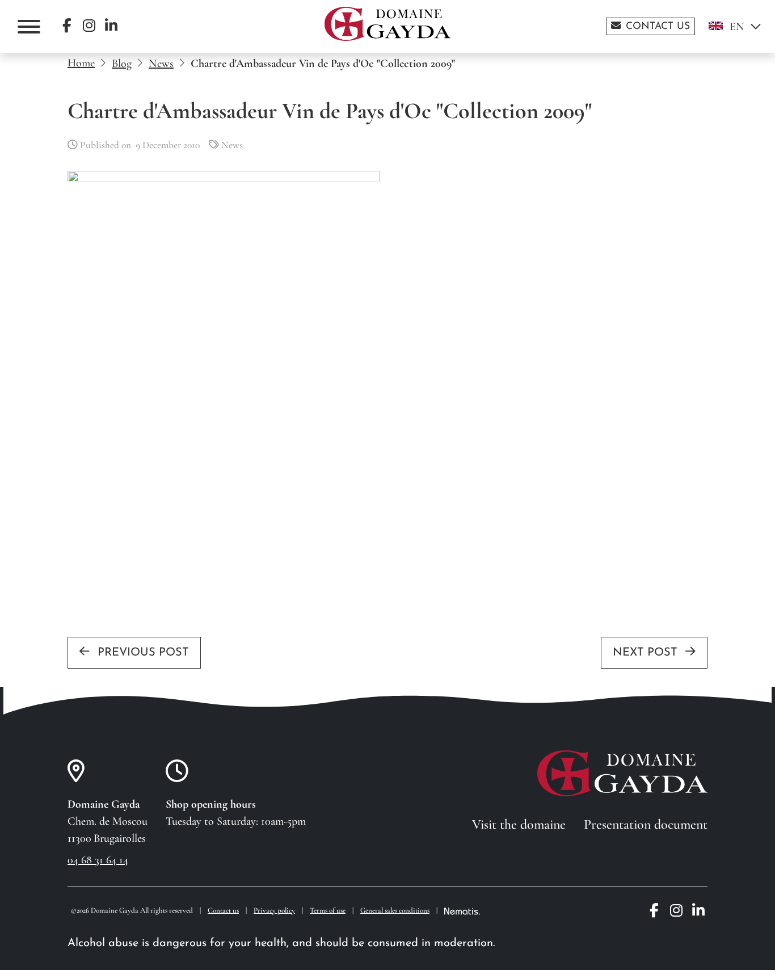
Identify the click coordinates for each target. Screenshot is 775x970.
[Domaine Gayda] (387, 24)
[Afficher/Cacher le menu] (29, 27)
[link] (650, 26)
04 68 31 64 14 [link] (98, 860)
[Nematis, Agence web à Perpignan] (462, 911)
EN (737, 26)
